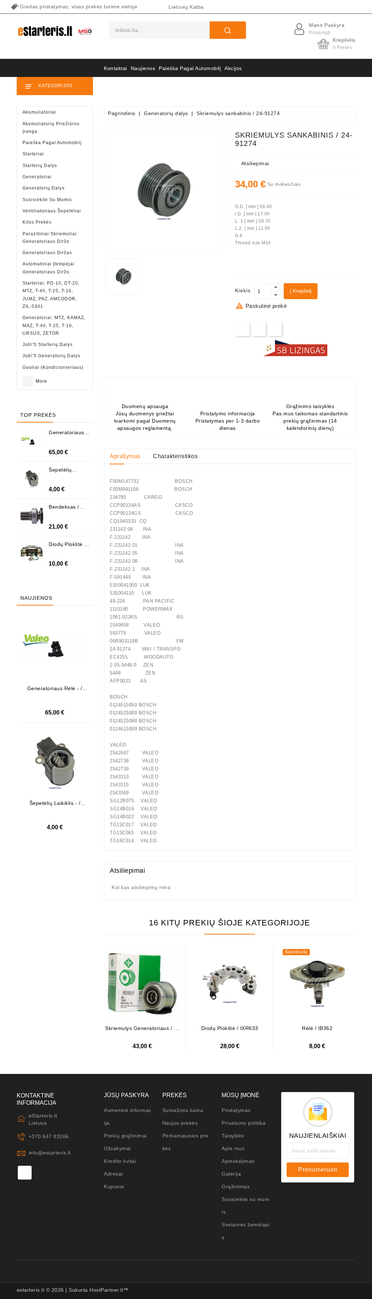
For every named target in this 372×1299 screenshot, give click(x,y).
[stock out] (310, 992)
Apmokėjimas (238, 1161)
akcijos (233, 68)
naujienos (143, 68)
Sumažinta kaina (182, 1110)
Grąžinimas (236, 1186)
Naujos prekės (180, 1123)
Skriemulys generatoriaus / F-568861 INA (142, 1031)
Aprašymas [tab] (125, 456)
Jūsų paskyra (126, 1095)
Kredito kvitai (120, 1161)
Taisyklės (233, 1136)
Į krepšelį (300, 291)
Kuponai (114, 1186)
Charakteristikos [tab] (175, 456)
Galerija (231, 1174)
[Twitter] (258, 329)
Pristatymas (236, 1110)
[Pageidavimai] (63, 646)
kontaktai (115, 68)
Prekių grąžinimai (125, 1136)
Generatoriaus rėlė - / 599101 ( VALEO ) (54, 691)
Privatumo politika (244, 1123)
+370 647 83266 (49, 1136)
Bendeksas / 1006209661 (64, 509)
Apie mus (233, 1148)
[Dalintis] (242, 329)
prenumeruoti (317, 1169)
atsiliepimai (255, 163)
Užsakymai (117, 1148)
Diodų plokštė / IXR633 (229, 1028)
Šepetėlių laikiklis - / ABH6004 (55, 805)
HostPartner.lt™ (109, 1290)
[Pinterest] (274, 329)
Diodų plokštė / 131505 (67, 547)
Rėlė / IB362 (317, 1028)
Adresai (113, 1174)
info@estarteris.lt (50, 1153)
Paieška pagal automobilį (190, 68)
